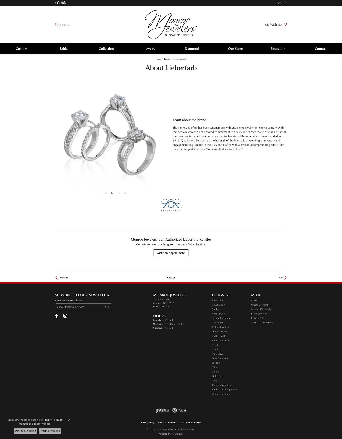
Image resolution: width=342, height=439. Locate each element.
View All (171, 277)
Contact (321, 48)
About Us (256, 300)
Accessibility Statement (190, 422)
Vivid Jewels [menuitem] (219, 313)
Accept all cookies (50, 430)
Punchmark (177, 434)
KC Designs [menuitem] (218, 353)
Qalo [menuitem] (214, 380)
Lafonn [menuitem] (215, 349)
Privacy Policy (258, 318)
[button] (280, 3)
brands (167, 59)
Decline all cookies (25, 430)
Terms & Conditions (262, 322)
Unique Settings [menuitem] (221, 393)
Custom (21, 48)
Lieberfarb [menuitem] (217, 376)
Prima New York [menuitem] (220, 340)
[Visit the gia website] (179, 410)
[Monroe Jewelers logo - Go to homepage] (171, 24)
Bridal (64, 48)
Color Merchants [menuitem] (221, 327)
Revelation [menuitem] (218, 300)
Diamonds (192, 48)
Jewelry (149, 48)
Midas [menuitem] (215, 367)
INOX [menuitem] (215, 344)
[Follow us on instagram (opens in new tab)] (63, 3)
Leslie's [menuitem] (216, 362)
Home (158, 59)
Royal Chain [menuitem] (218, 304)
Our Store (235, 48)
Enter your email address (69, 300)
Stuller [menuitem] (215, 309)
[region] (112, 134)
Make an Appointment (171, 253)
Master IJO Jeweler (261, 309)
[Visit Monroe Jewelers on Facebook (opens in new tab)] (57, 3)
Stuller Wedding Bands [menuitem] (224, 389)
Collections (107, 48)
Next (281, 277)
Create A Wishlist (261, 304)
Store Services (259, 313)
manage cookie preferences (34, 423)
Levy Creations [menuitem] (220, 358)
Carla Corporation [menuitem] (222, 385)
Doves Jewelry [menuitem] (220, 331)
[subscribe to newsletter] (107, 307)
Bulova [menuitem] (215, 371)
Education (278, 48)
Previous (63, 277)
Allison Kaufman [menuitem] (221, 318)
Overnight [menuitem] (217, 322)
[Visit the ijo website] (162, 410)
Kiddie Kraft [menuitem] (218, 336)
